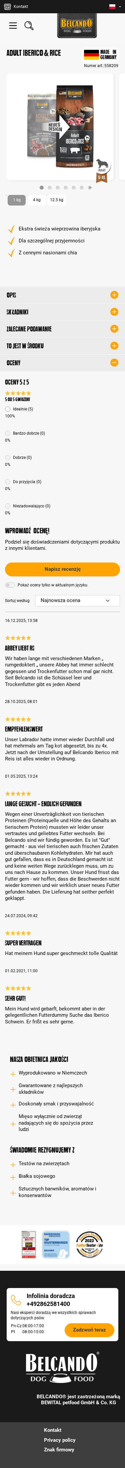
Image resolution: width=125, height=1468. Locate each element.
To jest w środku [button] (25, 346)
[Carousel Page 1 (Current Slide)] (42, 188)
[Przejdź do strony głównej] (77, 25)
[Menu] (13, 25)
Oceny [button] (13, 363)
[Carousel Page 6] (82, 188)
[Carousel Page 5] (74, 188)
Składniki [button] (17, 312)
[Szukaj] (29, 25)
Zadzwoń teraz (89, 1330)
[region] (62, 132)
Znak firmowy (59, 1450)
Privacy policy (60, 1440)
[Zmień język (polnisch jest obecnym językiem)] (115, 6)
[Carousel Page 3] (58, 188)
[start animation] (90, 188)
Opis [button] (11, 295)
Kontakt (52, 1430)
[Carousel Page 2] (50, 188)
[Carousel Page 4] (66, 188)
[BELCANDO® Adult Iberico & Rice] (60, 127)
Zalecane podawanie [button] (29, 329)
